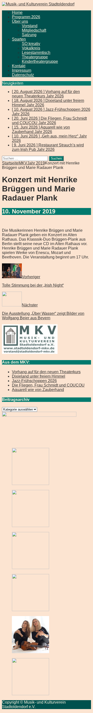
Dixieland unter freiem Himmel (38, 376)
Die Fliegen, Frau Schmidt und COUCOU (48, 385)
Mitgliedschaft (34, 30)
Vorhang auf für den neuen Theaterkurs (46, 372)
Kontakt (18, 66)
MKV (23, 163)
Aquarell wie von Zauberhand (38, 390)
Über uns (20, 21)
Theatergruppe (35, 57)
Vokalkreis (31, 48)
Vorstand (29, 26)
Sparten (19, 39)
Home (17, 12)
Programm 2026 (26, 17)
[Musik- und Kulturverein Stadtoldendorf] (38, 4)
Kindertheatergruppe (40, 61)
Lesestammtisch (36, 52)
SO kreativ (31, 44)
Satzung (29, 35)
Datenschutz (23, 75)
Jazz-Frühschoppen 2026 (34, 381)
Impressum (21, 70)
